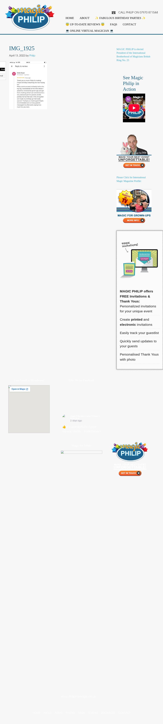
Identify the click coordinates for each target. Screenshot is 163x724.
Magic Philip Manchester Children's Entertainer (84, 417)
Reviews (93, 712)
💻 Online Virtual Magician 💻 (89, 30)
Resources (108, 712)
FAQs (113, 24)
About (84, 18)
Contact (129, 24)
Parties (70, 712)
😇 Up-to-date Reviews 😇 (85, 24)
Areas (59, 712)
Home (70, 18)
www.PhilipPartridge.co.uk (78, 696)
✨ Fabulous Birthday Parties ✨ (120, 18)
